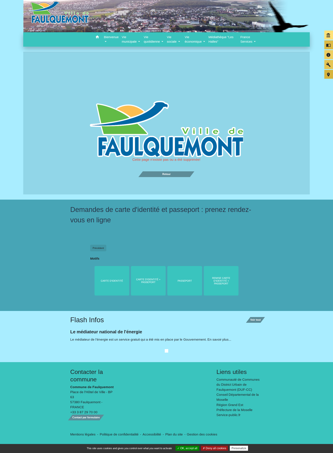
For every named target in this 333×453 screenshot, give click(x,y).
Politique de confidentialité (119, 434)
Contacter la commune (86, 375)
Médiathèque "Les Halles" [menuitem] (220, 39)
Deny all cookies (215, 448)
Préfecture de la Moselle (234, 410)
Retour (166, 174)
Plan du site (174, 434)
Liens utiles (231, 371)
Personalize (239, 448)
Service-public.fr (228, 415)
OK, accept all (188, 448)
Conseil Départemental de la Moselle (237, 397)
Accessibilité (152, 434)
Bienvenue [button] (111, 37)
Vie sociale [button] (172, 39)
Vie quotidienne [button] (152, 39)
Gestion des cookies (202, 434)
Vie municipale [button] (130, 39)
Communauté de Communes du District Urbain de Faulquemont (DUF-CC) (238, 384)
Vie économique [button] (194, 39)
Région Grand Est (229, 405)
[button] (97, 37)
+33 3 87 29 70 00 (83, 412)
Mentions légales (83, 434)
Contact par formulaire (86, 417)
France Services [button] (246, 39)
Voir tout (255, 319)
